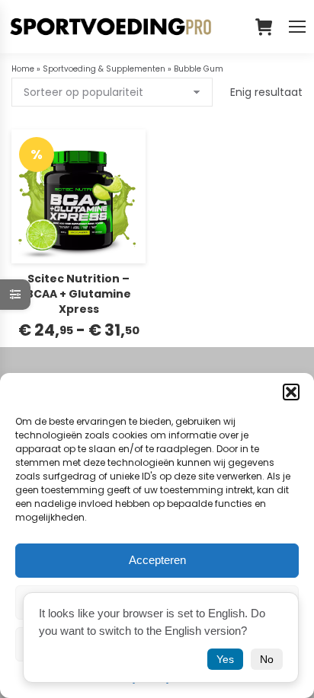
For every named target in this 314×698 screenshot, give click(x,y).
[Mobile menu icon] (297, 27)
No (267, 659)
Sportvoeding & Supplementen (104, 69)
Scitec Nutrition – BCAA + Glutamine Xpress (78, 294)
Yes (225, 659)
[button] (291, 392)
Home (22, 69)
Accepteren (157, 559)
